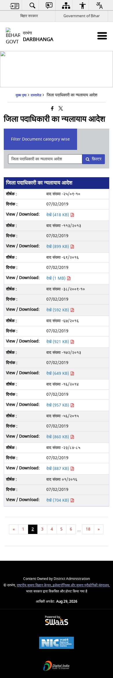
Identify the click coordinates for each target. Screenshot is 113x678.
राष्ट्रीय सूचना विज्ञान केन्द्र (34, 585)
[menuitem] (14, 5)
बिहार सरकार (29, 16)
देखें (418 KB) (58, 215)
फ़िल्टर (96, 159)
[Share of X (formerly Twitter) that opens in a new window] (60, 109)
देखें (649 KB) (58, 373)
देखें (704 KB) (58, 500)
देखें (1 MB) (56, 278)
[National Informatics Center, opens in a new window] (56, 643)
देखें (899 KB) (58, 247)
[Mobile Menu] (102, 36)
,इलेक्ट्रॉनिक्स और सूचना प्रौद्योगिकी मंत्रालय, (81, 585)
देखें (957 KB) (58, 405)
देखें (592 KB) (58, 310)
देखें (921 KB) (58, 342)
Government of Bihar (81, 16)
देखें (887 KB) (58, 469)
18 (88, 529)
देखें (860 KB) (58, 437)
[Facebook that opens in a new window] (52, 109)
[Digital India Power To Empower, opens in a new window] (56, 666)
